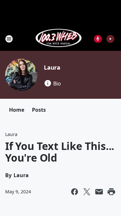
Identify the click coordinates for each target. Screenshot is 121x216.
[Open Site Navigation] (9, 39)
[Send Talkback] (98, 39)
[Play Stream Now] (110, 39)
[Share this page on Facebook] (74, 191)
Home (16, 109)
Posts (39, 109)
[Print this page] (111, 191)
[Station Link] (58, 38)
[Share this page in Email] (99, 191)
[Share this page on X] (86, 191)
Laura (52, 67)
